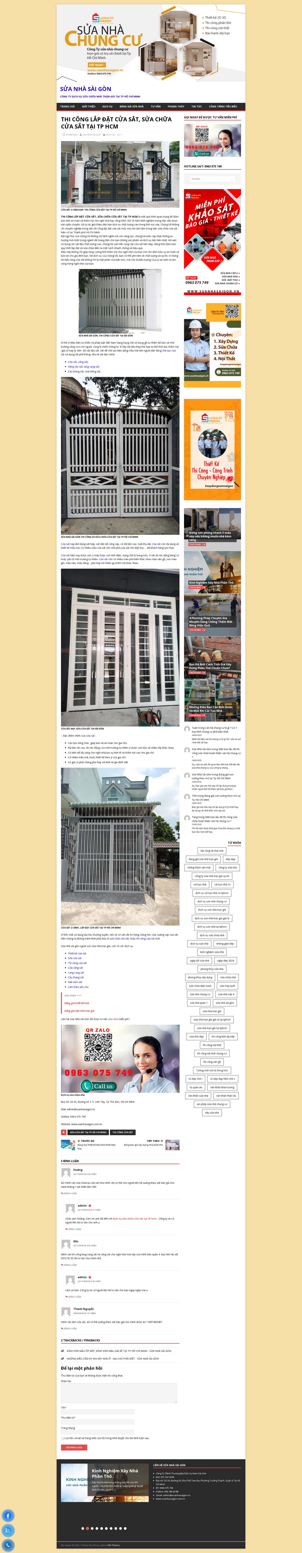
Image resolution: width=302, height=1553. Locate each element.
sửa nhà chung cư (200, 994)
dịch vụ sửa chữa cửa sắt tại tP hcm (135, 1218)
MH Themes (114, 1545)
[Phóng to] (236, 403)
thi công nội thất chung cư (212, 1053)
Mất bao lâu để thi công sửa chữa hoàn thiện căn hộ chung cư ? (216, 753)
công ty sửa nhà (228, 867)
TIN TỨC (196, 106)
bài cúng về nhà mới (212, 850)
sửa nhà (113, 1019)
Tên (63, 1407)
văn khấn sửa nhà (198, 1095)
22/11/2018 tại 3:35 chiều (89, 1281)
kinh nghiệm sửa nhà (212, 952)
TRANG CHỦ (67, 106)
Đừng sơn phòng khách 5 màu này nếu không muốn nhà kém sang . (210, 536)
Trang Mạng (68, 1428)
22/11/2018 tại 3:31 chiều (89, 1210)
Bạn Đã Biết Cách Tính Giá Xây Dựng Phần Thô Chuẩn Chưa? (210, 666)
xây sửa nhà (212, 1112)
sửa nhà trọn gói (212, 1011)
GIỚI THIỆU (88, 106)
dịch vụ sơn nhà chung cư (211, 901)
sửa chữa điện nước (200, 985)
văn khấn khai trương (222, 1087)
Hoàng (78, 1170)
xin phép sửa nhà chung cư (212, 1104)
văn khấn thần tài (226, 1095)
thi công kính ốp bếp (223, 1036)
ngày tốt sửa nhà (199, 960)
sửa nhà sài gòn (225, 1002)
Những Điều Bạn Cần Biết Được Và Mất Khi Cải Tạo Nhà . (211, 709)
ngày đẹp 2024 (225, 960)
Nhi (75, 1241)
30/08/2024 (71, 134)
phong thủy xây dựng (200, 977)
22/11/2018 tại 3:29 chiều (84, 1174)
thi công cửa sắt (123, 1132)
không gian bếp (225, 943)
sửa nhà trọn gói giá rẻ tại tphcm (212, 1019)
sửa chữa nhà (228, 977)
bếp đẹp (230, 859)
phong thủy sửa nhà (212, 969)
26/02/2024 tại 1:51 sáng (84, 1313)
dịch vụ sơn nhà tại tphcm (212, 926)
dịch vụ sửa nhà (199, 943)
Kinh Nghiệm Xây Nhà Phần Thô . (212, 583)
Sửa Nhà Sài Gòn (91, 134)
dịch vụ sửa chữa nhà (212, 935)
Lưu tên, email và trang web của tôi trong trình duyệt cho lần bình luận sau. (106, 1438)
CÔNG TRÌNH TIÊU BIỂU (223, 106)
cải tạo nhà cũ (222, 884)
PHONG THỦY (176, 106)
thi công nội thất (212, 1045)
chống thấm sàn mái (198, 867)
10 (125, 1528)
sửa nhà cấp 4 (226, 994)
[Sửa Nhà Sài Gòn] (151, 79)
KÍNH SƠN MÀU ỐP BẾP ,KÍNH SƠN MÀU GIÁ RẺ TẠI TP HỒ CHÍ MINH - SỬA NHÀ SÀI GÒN (119, 1351)
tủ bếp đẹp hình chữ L (222, 1078)
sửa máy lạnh (227, 985)
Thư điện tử (67, 1417)
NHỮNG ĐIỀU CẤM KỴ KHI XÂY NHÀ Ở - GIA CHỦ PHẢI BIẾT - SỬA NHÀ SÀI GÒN (113, 1358)
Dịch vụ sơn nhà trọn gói (212, 909)
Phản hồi (66, 1381)
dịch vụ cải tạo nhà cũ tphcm (212, 893)
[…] (102, 1500)
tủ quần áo (196, 1087)
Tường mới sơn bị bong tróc (212, 1070)
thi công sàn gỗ (212, 1061)
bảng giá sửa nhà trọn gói (203, 859)
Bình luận (70, 1193)
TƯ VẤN (156, 106)
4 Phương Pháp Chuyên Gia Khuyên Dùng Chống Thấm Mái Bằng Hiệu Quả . (210, 621)
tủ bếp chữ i (195, 1078)
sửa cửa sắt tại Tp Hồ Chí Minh (88, 1132)
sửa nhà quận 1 (199, 1002)
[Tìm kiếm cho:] (212, 179)
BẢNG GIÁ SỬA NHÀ (132, 106)
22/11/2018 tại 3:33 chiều (84, 1245)
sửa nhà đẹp (196, 1036)
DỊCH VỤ (107, 106)
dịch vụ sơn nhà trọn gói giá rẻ (212, 918)
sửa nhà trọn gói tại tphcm (212, 1028)
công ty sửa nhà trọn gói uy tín (212, 876)
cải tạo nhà (200, 884)
